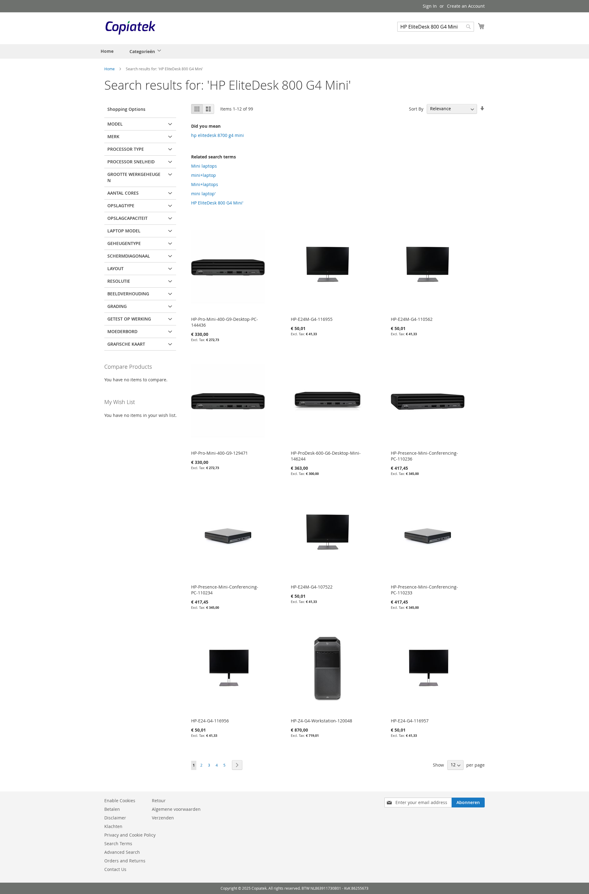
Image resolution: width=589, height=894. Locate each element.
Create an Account (466, 6)
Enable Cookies (119, 800)
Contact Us (115, 869)
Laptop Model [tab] (124, 231)
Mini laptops (204, 166)
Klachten (113, 826)
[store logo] (130, 28)
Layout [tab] (115, 268)
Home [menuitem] (107, 51)
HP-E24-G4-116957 (410, 721)
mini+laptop (203, 175)
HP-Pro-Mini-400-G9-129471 (219, 453)
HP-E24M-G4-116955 (312, 319)
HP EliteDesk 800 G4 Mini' (217, 203)
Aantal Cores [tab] (123, 193)
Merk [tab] (113, 136)
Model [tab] (115, 124)
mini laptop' (203, 193)
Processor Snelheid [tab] (131, 162)
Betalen (112, 809)
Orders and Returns (124, 861)
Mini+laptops (204, 184)
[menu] (132, 51)
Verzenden (163, 818)
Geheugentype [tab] (124, 243)
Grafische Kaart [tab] (126, 344)
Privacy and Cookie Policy (130, 835)
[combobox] (435, 27)
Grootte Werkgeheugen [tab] (133, 177)
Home (110, 68)
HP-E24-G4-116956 (210, 721)
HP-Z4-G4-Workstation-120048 (321, 721)
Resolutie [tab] (118, 281)
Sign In (430, 6)
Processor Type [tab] (125, 149)
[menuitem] (143, 51)
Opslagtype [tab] (120, 205)
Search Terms (118, 843)
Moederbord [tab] (122, 331)
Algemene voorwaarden (176, 809)
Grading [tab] (117, 306)
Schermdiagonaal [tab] (128, 256)
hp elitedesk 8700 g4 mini (217, 135)
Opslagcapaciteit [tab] (127, 218)
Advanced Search (122, 852)
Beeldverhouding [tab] (128, 294)
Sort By (416, 108)
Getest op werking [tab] (129, 319)
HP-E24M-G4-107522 (312, 587)
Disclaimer (115, 818)
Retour (159, 800)
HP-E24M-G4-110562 (412, 319)
